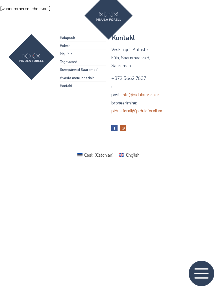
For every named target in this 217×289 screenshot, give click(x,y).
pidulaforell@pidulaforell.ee (136, 110)
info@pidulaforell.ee (140, 94)
